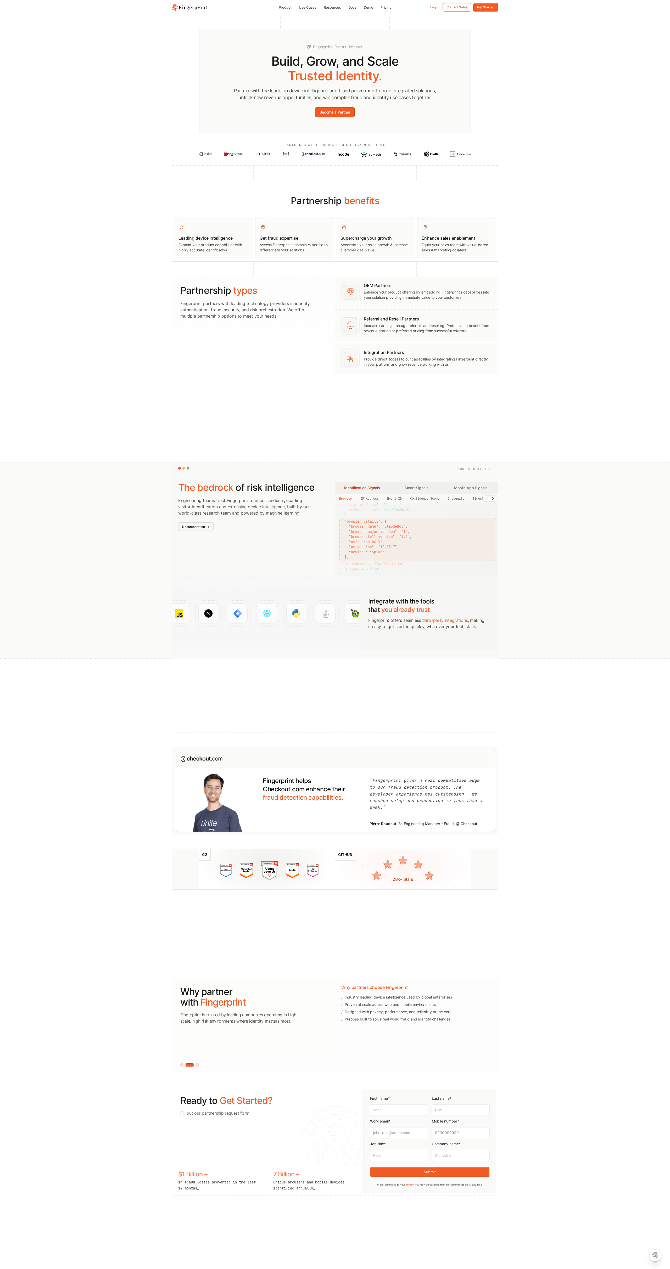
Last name (441, 1098)
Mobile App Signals (471, 488)
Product (285, 7)
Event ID (394, 499)
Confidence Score (424, 499)
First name (380, 1098)
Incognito (456, 499)
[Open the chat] (655, 1255)
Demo (368, 7)
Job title (378, 1144)
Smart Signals (416, 488)
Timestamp (481, 499)
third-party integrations (445, 620)
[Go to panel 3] (195, 1065)
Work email (380, 1121)
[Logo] (190, 7)
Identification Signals (362, 488)
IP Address (369, 499)
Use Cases (307, 7)
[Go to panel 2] (187, 1065)
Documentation (193, 527)
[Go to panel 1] (181, 1065)
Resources (332, 7)
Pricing (386, 7)
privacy (410, 1184)
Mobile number (445, 1121)
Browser (345, 499)
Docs (352, 7)
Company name (446, 1144)
